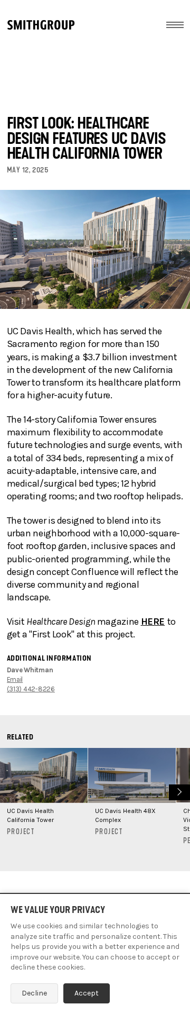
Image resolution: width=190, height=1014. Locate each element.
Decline (34, 993)
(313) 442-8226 (31, 689)
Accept (86, 993)
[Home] (41, 25)
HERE (153, 621)
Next (178, 791)
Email (15, 679)
